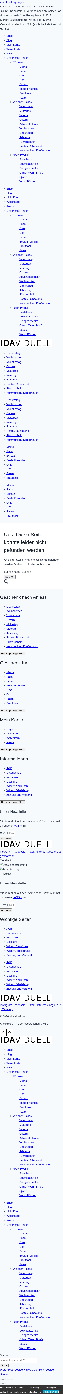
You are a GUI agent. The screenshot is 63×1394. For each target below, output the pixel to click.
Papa (22, 71)
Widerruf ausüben (17, 786)
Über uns (11, 781)
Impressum (13, 777)
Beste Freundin (28, 88)
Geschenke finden (17, 57)
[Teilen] (8, 1379)
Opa (21, 79)
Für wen (18, 62)
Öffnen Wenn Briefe (31, 172)
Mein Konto (13, 44)
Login (9, 729)
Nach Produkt (21, 154)
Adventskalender (29, 124)
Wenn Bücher (27, 181)
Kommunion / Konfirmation (35, 150)
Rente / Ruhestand (30, 146)
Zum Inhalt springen (12, 2)
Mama (23, 66)
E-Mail (4, 833)
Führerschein (27, 141)
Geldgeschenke (28, 168)
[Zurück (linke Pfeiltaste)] (1, 1383)
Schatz (23, 84)
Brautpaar (25, 93)
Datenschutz (14, 772)
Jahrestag (25, 137)
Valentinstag (26, 106)
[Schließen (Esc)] (11, 1379)
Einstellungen (51, 1391)
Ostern (23, 119)
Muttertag (25, 110)
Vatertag (24, 115)
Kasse (10, 53)
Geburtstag (26, 132)
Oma (22, 75)
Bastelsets (25, 159)
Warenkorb (13, 49)
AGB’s (17, 825)
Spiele (23, 177)
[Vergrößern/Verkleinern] (1, 1379)
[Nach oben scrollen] (3, 1033)
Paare (22, 97)
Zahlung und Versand (19, 794)
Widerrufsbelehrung (18, 790)
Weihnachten (27, 128)
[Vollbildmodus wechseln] (4, 1379)
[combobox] (18, 1360)
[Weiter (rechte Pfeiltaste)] (4, 1383)
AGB (9, 768)
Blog (9, 40)
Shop (9, 35)
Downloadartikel (29, 163)
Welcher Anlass (22, 102)
